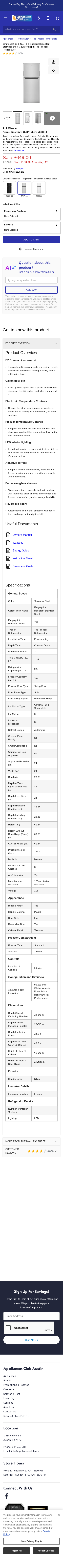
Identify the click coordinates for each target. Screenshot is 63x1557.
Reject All (17, 1550)
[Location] (39, 18)
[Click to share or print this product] (53, 62)
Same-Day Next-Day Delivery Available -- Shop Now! (31, 6)
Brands (7, 1380)
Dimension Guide (23, 566)
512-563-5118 (19, 1446)
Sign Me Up (31, 1339)
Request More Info (34, 249)
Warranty (18, 542)
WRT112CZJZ (17, 172)
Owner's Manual (22, 534)
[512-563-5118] (48, 18)
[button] (5, 18)
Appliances (8, 39)
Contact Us (9, 1411)
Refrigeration (23, 39)
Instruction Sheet (23, 558)
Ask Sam (31, 289)
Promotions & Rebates (16, 1384)
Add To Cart (31, 239)
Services (8, 1402)
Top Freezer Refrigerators (44, 39)
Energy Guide (21, 550)
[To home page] (22, 18)
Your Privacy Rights (31, 1541)
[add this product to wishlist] (53, 70)
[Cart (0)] (58, 18)
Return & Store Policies (16, 1415)
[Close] (59, 1514)
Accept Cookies (46, 1550)
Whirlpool (20, 168)
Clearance (8, 1389)
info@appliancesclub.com (25, 1450)
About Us (8, 1406)
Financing (8, 1398)
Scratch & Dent (11, 1393)
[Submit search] (54, 29)
